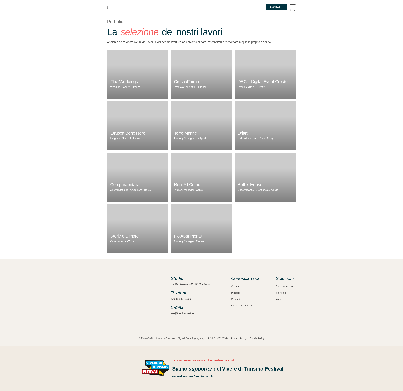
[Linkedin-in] (122, 311)
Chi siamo (236, 286)
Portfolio (235, 293)
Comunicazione (284, 286)
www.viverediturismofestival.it (192, 376)
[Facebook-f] (117, 311)
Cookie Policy (257, 338)
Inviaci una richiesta (242, 305)
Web (278, 299)
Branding (281, 293)
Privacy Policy (239, 338)
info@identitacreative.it (183, 313)
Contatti (235, 299)
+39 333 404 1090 (181, 299)
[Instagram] (111, 311)
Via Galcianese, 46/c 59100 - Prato (190, 284)
